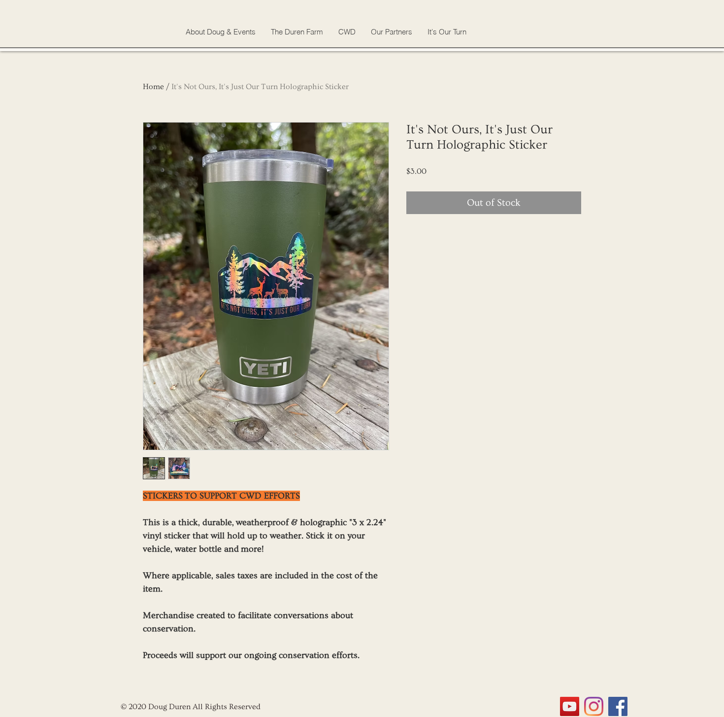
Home (153, 86)
